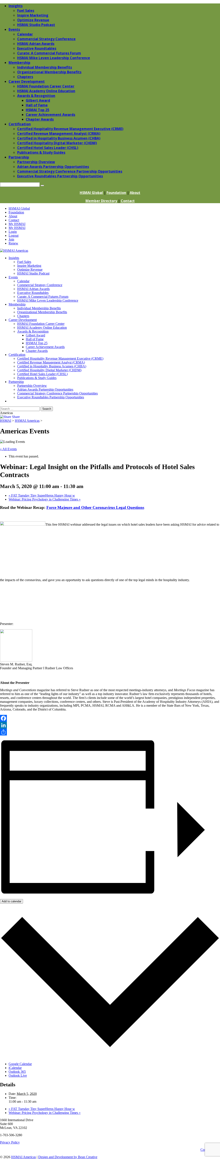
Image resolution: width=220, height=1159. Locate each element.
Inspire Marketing (29, 265)
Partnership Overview (32, 385)
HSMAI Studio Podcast (33, 273)
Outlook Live (18, 1075)
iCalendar (15, 1068)
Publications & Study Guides (37, 378)
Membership (17, 304)
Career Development (23, 320)
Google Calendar (20, 1064)
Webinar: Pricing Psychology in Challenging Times (45, 499)
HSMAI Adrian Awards (33, 289)
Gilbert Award (35, 335)
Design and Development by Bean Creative (67, 1157)
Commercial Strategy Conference (39, 285)
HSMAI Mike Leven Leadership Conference (47, 300)
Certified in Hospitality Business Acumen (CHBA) (51, 366)
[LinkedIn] (110, 725)
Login (13, 231)
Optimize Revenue (30, 269)
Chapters (23, 316)
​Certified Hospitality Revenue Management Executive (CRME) (60, 358)
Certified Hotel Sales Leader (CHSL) (42, 374)
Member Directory (101, 200)
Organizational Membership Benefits (42, 312)
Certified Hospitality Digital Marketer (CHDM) (49, 370)
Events (13, 277)
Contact (128, 200)
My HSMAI (17, 224)
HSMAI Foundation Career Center (40, 323)
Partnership (16, 382)
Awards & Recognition (33, 331)
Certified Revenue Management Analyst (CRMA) (51, 362)
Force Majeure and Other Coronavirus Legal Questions (95, 507)
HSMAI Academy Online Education (42, 327)
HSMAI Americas (23, 1157)
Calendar (23, 281)
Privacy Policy (10, 1142)
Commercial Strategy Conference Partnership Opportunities (57, 393)
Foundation (116, 192)
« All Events (8, 449)
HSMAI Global (91, 192)
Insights (14, 258)
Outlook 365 (17, 1071)
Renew (13, 243)
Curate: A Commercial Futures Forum (42, 296)
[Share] (110, 732)
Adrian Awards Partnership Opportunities (45, 389)
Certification (17, 354)
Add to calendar (11, 901)
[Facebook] (110, 718)
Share (15, 417)
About (135, 192)
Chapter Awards (37, 351)
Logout (13, 235)
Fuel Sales (24, 262)
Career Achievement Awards (45, 347)
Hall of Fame (35, 339)
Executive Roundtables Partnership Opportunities (50, 397)
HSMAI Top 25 (36, 343)
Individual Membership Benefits (39, 308)
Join (11, 239)
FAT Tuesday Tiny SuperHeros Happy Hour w (42, 495)
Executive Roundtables (33, 293)
